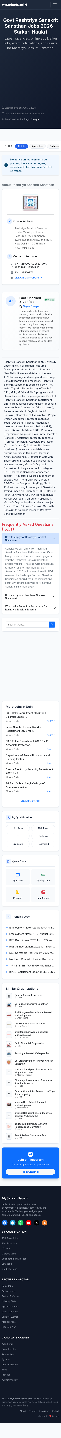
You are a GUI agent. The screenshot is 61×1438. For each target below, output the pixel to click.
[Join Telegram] (12, 1222)
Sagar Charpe (31, 306)
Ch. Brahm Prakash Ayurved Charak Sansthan (34, 1062)
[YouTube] (28, 1222)
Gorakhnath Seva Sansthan (30, 1023)
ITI (17, 836)
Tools (4, 1369)
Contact (55, 1411)
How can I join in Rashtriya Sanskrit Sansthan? (25, 597)
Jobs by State (9, 1301)
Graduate (18, 844)
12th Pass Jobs (9, 1243)
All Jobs (21, 146)
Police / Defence (10, 1296)
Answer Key (8, 1354)
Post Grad (43, 844)
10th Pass (18, 828)
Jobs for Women (10, 1316)
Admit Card (7, 1344)
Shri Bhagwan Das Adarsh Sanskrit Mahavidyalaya (33, 1014)
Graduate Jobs (9, 1269)
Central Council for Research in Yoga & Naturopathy (35, 1093)
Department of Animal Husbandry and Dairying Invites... (28, 757)
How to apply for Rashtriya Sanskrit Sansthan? (25, 538)
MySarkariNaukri (14, 5)
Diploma (43, 836)
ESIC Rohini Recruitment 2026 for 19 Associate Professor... (27, 743)
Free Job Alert (9, 1326)
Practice (6, 1374)
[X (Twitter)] (36, 1222)
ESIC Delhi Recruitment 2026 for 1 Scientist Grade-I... (26, 714)
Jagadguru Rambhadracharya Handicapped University (31, 1125)
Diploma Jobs (9, 1253)
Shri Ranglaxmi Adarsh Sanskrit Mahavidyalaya (31, 1033)
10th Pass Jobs (10, 1238)
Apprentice (37, 146)
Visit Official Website (27, 277)
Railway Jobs (8, 1291)
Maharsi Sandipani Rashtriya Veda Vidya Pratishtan (33, 1071)
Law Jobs (7, 1263)
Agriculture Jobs (10, 1306)
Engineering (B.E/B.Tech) (14, 1258)
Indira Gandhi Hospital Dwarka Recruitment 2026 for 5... (23, 728)
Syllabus (6, 1359)
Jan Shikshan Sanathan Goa (30, 1135)
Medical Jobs (8, 1321)
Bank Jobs (7, 1286)
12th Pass (43, 828)
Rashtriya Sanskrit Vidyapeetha (32, 1053)
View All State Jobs (31, 800)
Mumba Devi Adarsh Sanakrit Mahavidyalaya (30, 1103)
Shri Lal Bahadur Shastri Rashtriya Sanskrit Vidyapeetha (33, 1114)
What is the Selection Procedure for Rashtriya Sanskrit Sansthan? (26, 608)
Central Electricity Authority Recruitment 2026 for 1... (29, 771)
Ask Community (10, 1380)
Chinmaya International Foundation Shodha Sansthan (34, 1082)
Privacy (32, 1411)
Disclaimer (43, 1411)
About (23, 1411)
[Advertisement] (30, 78)
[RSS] (44, 1222)
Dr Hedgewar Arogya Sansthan (31, 1004)
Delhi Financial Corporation (29, 1043)
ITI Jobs (6, 1248)
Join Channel (31, 1171)
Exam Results (8, 1349)
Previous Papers (10, 1364)
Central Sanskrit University (29, 995)
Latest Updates (10, 1311)
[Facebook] (5, 1222)
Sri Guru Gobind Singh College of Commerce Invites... (25, 785)
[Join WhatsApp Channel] (20, 1222)
